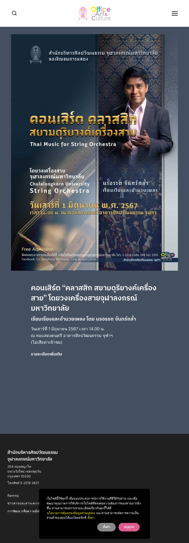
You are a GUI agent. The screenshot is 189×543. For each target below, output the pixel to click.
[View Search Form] (14, 13)
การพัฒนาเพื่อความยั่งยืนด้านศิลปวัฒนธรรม (38, 511)
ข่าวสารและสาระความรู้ (24, 503)
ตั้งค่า (91, 517)
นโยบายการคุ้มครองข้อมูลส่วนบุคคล (71, 513)
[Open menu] (175, 13)
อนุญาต (129, 527)
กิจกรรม (13, 495)
